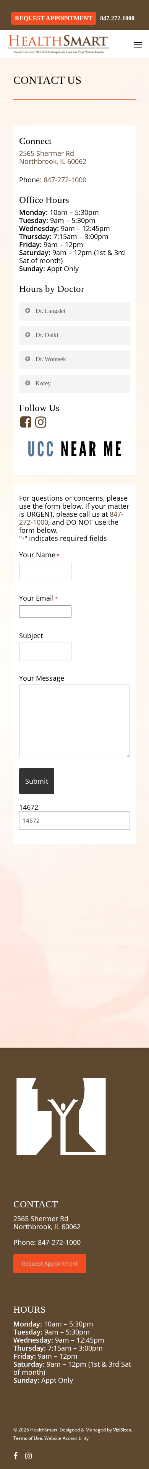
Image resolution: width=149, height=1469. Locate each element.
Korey (43, 383)
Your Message (41, 678)
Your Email (38, 598)
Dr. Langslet (50, 311)
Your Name (39, 555)
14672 (28, 807)
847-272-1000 (65, 179)
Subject (31, 636)
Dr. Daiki (47, 335)
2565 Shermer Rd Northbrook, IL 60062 (52, 157)
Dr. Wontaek (51, 359)
